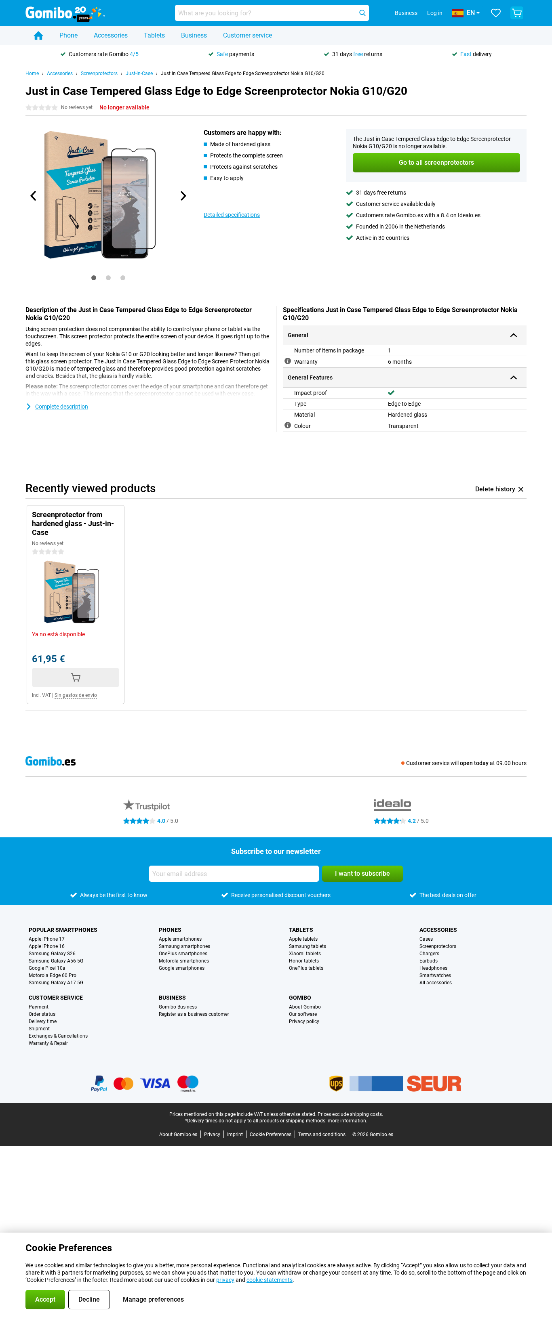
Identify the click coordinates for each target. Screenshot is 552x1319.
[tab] (93, 277)
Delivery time (43, 1021)
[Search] (362, 12)
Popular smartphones (63, 930)
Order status (42, 1014)
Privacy (212, 1134)
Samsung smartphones (184, 946)
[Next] (183, 196)
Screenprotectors (99, 73)
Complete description (61, 406)
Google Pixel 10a (47, 968)
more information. (347, 1121)
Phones (170, 930)
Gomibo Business (178, 1007)
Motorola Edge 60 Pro (52, 975)
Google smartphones (181, 968)
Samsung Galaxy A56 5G (56, 961)
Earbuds (428, 961)
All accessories (435, 983)
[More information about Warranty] (287, 361)
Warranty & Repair (48, 1043)
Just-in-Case (139, 73)
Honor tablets (304, 961)
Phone (68, 35)
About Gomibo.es (178, 1134)
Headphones (433, 968)
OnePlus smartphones (183, 953)
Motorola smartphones (184, 961)
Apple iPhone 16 (47, 946)
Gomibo (300, 997)
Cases (426, 939)
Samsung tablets (307, 946)
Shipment (39, 1029)
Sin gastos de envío (76, 695)
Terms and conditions (322, 1134)
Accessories (111, 35)
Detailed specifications (232, 215)
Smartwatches (435, 975)
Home (32, 73)
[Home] (38, 35)
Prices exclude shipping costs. (350, 1114)
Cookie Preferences (270, 1134)
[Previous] (33, 196)
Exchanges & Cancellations (58, 1036)
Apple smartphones (180, 939)
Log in (434, 13)
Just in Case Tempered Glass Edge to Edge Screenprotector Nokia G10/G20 (242, 73)
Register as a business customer (194, 1014)
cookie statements (270, 1280)
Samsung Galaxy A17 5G (56, 983)
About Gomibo (305, 1007)
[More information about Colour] (287, 425)
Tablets (154, 35)
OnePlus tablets (306, 968)
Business (194, 35)
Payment (38, 1007)
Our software (303, 1014)
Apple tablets (303, 939)
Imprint (235, 1134)
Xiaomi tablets (305, 953)
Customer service (247, 35)
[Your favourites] (496, 13)
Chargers (429, 953)
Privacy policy (304, 1021)
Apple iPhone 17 (47, 939)
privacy (225, 1280)
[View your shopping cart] (517, 13)
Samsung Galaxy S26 (52, 953)
